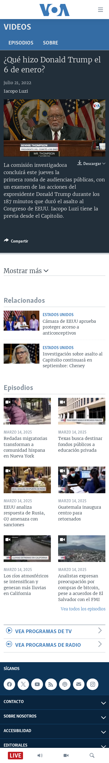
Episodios (20, 43)
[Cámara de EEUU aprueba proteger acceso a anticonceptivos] (21, 321)
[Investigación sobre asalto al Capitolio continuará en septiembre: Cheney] (21, 354)
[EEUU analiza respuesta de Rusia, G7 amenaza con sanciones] (27, 480)
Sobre (50, 43)
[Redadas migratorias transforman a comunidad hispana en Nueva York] (27, 411)
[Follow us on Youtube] (37, 684)
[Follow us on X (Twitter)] (23, 684)
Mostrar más (24, 271)
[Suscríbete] (78, 684)
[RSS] (51, 684)
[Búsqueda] (92, 755)
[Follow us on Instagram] (92, 684)
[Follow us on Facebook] (9, 684)
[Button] (16, 242)
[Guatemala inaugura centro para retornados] (81, 480)
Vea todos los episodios (83, 609)
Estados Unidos (58, 315)
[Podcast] (65, 684)
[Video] (66, 755)
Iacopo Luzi (16, 91)
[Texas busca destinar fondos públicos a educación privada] (81, 411)
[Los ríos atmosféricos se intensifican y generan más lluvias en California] (27, 548)
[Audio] (40, 755)
